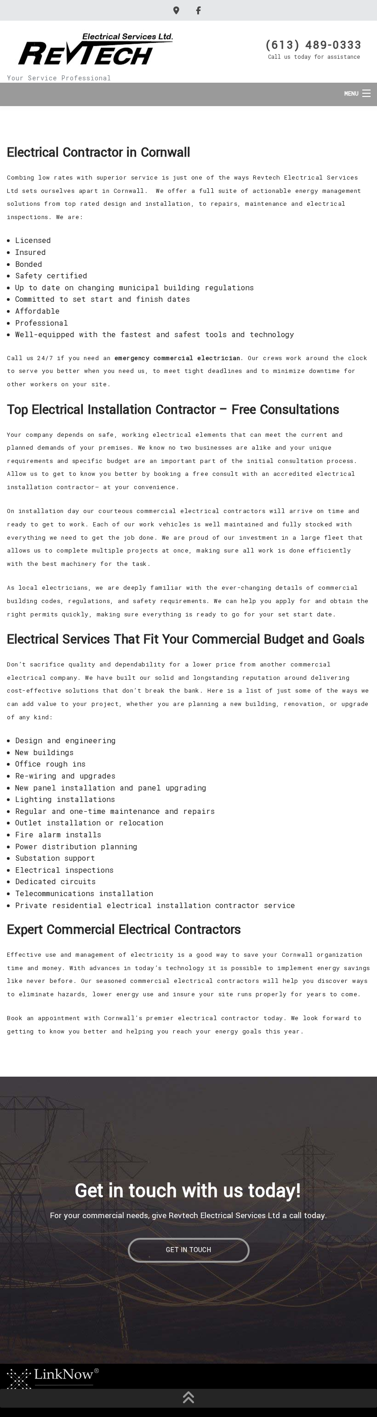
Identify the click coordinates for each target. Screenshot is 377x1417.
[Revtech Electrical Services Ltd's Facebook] (199, 10)
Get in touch (188, 1250)
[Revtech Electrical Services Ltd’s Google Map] (178, 10)
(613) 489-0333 (314, 44)
